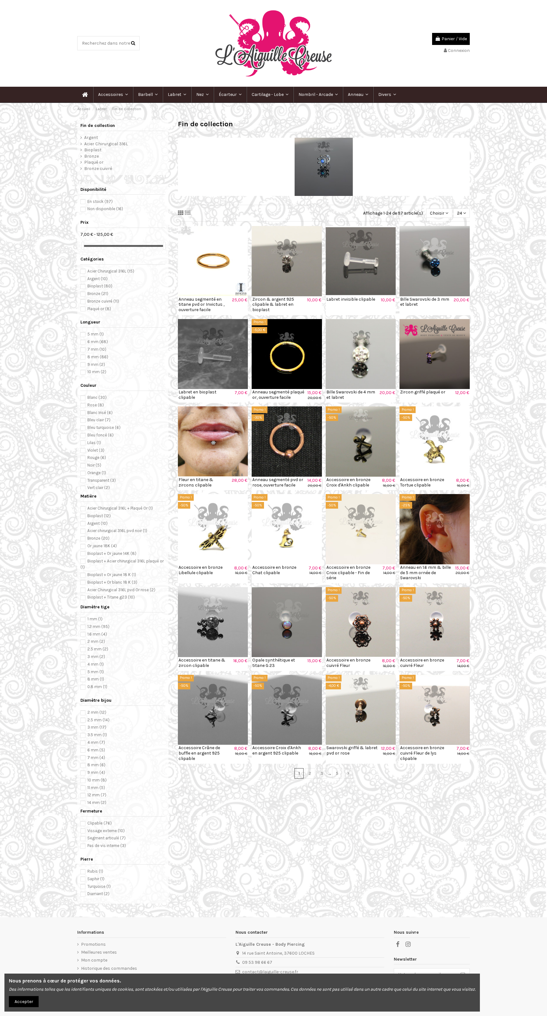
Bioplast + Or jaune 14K (111, 553)
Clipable (99, 823)
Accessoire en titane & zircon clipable (202, 662)
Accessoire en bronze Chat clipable (274, 570)
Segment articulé (106, 838)
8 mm (97, 356)
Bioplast (93, 150)
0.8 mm (97, 686)
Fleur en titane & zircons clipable (196, 482)
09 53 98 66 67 (257, 962)
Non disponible (105, 208)
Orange (96, 472)
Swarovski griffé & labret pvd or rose (352, 750)
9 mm (96, 364)
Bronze (91, 156)
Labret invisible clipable (350, 299)
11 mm (96, 787)
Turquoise (99, 886)
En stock (100, 201)
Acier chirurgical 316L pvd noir (117, 530)
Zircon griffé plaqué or (422, 392)
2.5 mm (97, 649)
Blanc (97, 397)
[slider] (82, 246)
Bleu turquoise (104, 427)
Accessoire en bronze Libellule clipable (201, 570)
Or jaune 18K (102, 545)
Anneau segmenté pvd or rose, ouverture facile (277, 482)
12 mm (96, 795)
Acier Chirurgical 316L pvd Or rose (121, 589)
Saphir (95, 878)
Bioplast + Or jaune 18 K (111, 574)
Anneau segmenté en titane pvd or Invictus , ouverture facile (201, 305)
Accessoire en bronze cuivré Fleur (348, 662)
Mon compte (94, 960)
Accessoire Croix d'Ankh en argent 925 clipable (276, 750)
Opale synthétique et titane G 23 (273, 662)
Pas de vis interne (106, 845)
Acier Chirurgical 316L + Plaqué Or (120, 508)
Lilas (94, 442)
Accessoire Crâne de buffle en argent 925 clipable (199, 753)
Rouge (96, 457)
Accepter (24, 1001)
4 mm (95, 664)
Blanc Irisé (100, 412)
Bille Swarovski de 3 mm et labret (424, 302)
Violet (95, 450)
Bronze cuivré (98, 168)
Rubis (95, 871)
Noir (94, 465)
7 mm (96, 349)
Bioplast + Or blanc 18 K (112, 582)
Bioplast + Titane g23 (111, 597)
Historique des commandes (109, 968)
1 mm (95, 619)
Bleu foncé (100, 435)
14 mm (96, 802)
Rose (95, 405)
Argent (91, 137)
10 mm (96, 371)
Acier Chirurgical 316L (106, 144)
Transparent (101, 480)
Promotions (93, 944)
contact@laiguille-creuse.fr (270, 972)
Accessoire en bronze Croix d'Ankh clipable (348, 482)
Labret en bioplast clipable (198, 394)
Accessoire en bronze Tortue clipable (422, 482)
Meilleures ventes (99, 952)
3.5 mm (97, 734)
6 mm (97, 341)
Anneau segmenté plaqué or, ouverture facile (278, 394)
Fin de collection (97, 125)
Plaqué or (94, 162)
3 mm (96, 656)
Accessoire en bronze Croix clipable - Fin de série (348, 573)
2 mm (96, 641)
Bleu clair (98, 419)
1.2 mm (98, 626)
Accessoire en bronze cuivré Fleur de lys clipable (422, 753)
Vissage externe (106, 830)
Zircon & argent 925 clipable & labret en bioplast (273, 305)
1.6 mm (97, 634)
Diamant (98, 893)
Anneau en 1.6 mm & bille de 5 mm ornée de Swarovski (425, 573)
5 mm (95, 334)
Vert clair (98, 487)
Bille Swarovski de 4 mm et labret (350, 394)
